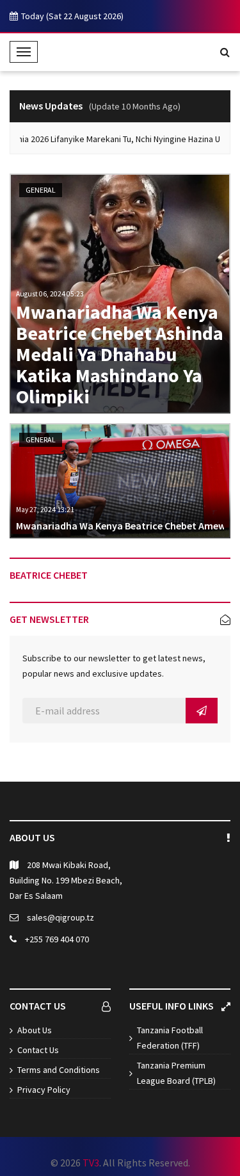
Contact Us (38, 1050)
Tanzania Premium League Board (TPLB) (176, 1072)
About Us (34, 1030)
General (41, 190)
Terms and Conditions (58, 1069)
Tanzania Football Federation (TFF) (170, 1037)
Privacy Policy (43, 1089)
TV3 (91, 1162)
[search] (225, 51)
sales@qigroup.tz (60, 917)
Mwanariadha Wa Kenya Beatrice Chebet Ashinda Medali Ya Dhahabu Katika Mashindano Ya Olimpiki (119, 354)
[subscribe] (202, 710)
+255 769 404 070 (57, 939)
